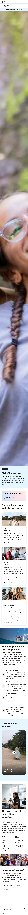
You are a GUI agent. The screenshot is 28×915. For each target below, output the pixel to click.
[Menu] (25, 6)
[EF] (4, 2)
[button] (14, 912)
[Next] (25, 777)
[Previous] (22, 777)
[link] (5, 6)
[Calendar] (24, 909)
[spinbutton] (3, 909)
